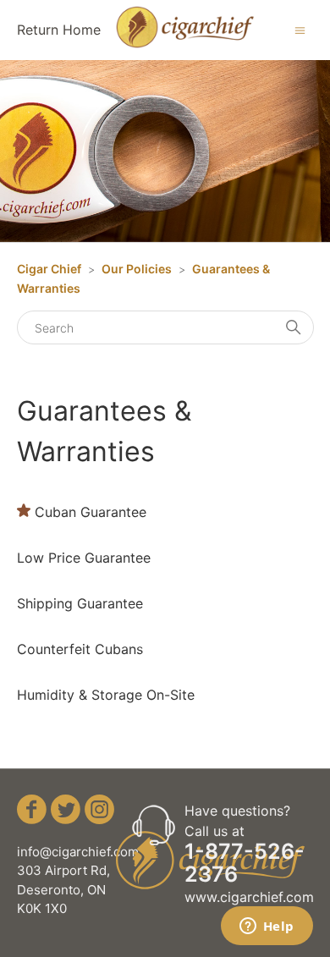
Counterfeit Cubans (80, 649)
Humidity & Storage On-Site (106, 694)
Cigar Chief (49, 268)
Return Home (59, 29)
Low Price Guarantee (84, 557)
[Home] (185, 43)
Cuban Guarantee (90, 511)
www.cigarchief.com (249, 896)
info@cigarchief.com (78, 852)
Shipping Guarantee (80, 603)
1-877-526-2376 (244, 863)
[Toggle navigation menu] (299, 29)
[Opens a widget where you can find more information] (266, 927)
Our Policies (137, 268)
